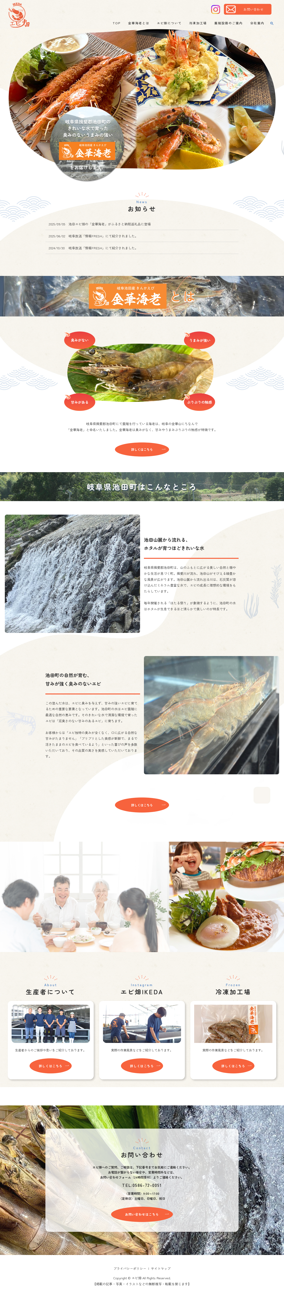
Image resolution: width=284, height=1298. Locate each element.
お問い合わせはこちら (142, 1214)
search (271, 23)
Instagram (215, 9)
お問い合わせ (253, 9)
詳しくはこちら (142, 449)
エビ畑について (169, 23)
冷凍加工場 (198, 23)
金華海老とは (138, 23)
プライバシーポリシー (129, 1268)
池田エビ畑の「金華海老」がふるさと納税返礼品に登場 (110, 224)
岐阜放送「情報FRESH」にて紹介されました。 (103, 235)
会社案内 (257, 23)
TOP (117, 23)
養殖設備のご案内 (228, 23)
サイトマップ (161, 1268)
